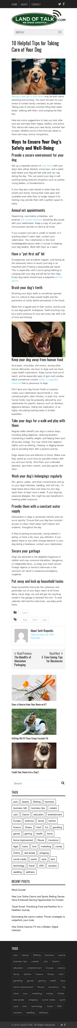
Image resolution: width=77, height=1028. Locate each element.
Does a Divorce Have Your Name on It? (29, 704)
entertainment (55, 814)
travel (32, 865)
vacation (52, 865)
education (38, 814)
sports (34, 859)
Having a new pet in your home (28, 96)
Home (14, 4)
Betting (37, 801)
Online (16, 852)
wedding (17, 872)
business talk (20, 808)
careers (53, 808)
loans (25, 846)
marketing (46, 846)
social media (19, 859)
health (39, 833)
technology (19, 865)
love (35, 619)
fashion (52, 820)
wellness (30, 872)
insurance (53, 840)
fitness (28, 827)
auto (15, 801)
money (58, 846)
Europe (17, 820)
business (49, 801)
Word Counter (19, 889)
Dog (25, 619)
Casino (25, 814)
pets (45, 619)
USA (41, 865)
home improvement (23, 840)
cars (15, 814)
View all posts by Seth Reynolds (42, 636)
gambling (57, 827)
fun (46, 827)
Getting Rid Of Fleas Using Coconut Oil (30, 738)
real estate (29, 852)
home (50, 833)
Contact (36, 4)
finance (17, 827)
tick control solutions (31, 219)
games (16, 833)
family (41, 820)
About (24, 4)
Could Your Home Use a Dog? (25, 772)
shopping (44, 852)
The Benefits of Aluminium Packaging (22, 661)
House (40, 840)
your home (47, 165)
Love (24, 612)
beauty (25, 801)
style (43, 859)
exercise (29, 820)
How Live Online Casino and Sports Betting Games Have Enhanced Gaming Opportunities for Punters (38, 898)
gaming (28, 833)
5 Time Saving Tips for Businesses (52, 659)
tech (53, 859)
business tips (38, 808)
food (38, 827)
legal (15, 846)
